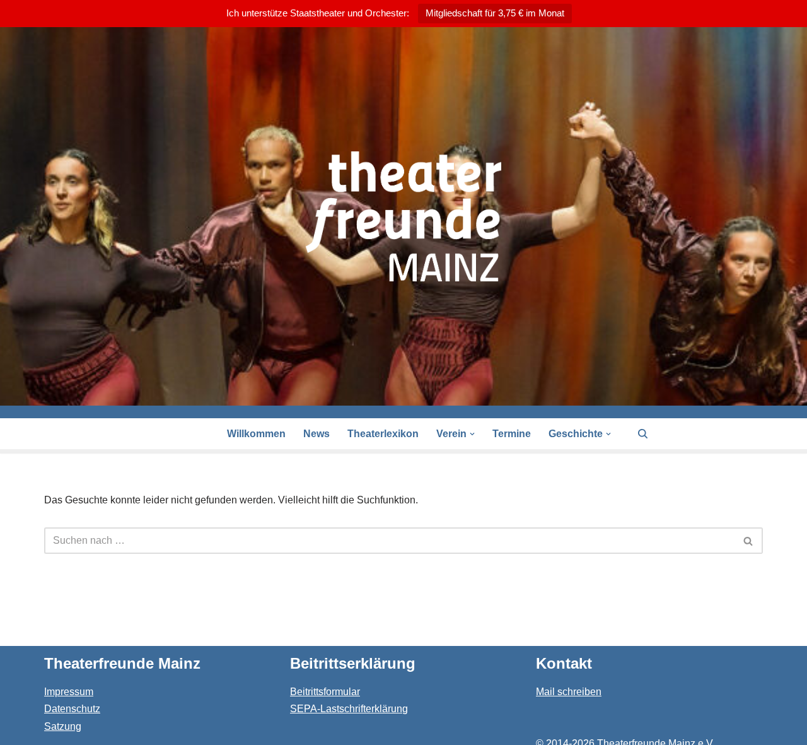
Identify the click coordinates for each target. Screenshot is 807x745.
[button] (472, 434)
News (316, 433)
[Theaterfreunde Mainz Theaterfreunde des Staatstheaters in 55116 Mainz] (403, 216)
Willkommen (256, 433)
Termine (511, 433)
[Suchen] (642, 433)
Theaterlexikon (383, 433)
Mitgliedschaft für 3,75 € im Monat (495, 13)
